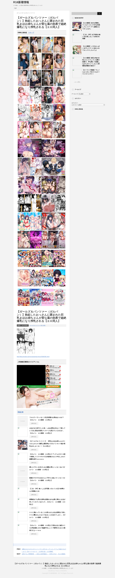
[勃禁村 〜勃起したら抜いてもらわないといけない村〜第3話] (53, 193)
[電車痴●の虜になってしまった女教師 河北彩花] (36, 85)
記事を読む (34, 423)
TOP (15, 8)
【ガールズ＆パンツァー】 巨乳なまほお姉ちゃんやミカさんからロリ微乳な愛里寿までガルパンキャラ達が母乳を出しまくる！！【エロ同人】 (47, 443)
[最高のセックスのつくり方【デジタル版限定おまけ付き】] (24, 103)
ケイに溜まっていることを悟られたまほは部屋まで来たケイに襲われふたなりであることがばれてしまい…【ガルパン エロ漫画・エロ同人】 (47, 515)
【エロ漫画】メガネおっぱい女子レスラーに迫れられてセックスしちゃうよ (91, 48)
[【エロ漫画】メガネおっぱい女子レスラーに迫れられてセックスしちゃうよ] (77, 53)
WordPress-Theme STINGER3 (57, 571)
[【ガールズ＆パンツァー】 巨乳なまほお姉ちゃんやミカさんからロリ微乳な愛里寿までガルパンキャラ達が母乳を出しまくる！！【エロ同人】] (23, 449)
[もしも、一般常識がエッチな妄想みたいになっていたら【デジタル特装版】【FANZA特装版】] (24, 138)
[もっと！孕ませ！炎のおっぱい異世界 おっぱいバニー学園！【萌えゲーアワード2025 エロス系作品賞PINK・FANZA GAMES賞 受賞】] (59, 267)
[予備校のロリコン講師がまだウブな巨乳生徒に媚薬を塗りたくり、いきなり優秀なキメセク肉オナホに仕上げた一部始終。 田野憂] (59, 85)
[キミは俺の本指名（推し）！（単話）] (36, 103)
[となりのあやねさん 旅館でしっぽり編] (30, 175)
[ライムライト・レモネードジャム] (47, 267)
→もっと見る (77, 82)
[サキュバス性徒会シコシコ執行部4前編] (30, 193)
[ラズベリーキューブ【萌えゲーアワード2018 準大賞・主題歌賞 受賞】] (47, 306)
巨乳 (42, 325)
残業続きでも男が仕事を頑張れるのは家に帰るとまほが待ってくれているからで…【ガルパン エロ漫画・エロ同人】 (47, 502)
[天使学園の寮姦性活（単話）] (59, 120)
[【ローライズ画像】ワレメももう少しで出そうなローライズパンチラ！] (77, 77)
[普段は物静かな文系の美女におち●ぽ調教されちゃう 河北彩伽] (59, 52)
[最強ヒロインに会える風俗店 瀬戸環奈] (24, 85)
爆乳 (44, 325)
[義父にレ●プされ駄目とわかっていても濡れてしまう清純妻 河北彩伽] (24, 69)
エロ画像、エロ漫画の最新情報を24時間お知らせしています (57, 568)
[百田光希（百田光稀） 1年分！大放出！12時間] (36, 69)
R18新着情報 (21, 2)
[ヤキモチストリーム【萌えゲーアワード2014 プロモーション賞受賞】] (59, 287)
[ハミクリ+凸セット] (36, 287)
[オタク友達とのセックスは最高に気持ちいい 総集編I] (30, 157)
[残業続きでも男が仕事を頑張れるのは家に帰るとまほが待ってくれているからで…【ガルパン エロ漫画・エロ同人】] (23, 507)
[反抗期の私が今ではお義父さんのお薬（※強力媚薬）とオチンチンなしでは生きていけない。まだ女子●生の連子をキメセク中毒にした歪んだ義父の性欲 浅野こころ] (36, 52)
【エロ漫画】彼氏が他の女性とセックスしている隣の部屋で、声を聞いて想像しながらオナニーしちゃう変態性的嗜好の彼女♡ (91, 61)
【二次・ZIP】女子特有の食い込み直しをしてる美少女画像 (91, 36)
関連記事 (20, 412)
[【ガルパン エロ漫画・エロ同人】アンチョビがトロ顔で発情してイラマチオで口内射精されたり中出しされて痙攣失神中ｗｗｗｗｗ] (23, 462)
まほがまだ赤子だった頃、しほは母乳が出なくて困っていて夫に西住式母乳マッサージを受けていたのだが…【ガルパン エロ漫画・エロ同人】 (47, 430)
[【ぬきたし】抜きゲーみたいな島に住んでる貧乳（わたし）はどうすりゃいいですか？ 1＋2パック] (47, 287)
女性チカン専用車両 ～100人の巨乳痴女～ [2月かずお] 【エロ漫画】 (44, 554)
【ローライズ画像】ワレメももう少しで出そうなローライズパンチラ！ (91, 72)
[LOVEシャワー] (59, 103)
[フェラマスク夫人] (47, 138)
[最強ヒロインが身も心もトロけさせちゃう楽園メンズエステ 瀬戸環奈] (24, 52)
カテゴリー (75, 103)
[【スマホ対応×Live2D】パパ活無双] (53, 175)
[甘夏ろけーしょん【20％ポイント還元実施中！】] (24, 267)
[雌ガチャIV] (53, 211)
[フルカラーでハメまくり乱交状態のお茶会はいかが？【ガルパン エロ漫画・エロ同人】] (23, 425)
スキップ (31, 32)
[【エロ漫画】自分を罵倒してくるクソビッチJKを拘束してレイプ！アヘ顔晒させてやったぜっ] (77, 30)
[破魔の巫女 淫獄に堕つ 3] (53, 157)
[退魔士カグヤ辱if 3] (53, 248)
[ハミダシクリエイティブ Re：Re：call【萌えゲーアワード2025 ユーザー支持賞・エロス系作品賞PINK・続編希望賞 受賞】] (59, 306)
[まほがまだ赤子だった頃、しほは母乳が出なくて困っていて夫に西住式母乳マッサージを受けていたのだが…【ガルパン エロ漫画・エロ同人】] (23, 436)
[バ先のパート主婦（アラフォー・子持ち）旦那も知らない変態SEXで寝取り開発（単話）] (36, 138)
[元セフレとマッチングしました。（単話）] (24, 120)
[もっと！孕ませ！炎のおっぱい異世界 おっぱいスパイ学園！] (36, 267)
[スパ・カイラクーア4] (30, 230)
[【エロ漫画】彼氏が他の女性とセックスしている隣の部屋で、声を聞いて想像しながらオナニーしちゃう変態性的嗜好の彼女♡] (77, 65)
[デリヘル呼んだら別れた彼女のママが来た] (30, 248)
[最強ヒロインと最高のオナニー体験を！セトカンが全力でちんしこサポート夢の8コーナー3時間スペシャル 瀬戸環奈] (47, 52)
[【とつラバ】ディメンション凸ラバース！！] (36, 306)
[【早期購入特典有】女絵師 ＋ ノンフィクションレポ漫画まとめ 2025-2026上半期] (30, 211)
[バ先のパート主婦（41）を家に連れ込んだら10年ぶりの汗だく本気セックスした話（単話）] (47, 103)
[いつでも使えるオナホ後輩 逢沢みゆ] (59, 69)
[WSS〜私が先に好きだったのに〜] (53, 230)
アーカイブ (75, 94)
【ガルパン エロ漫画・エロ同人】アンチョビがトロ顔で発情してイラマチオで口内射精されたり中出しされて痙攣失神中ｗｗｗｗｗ (47, 456)
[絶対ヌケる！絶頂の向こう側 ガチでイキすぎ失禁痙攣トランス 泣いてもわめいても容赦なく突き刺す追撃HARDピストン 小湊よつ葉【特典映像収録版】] (47, 69)
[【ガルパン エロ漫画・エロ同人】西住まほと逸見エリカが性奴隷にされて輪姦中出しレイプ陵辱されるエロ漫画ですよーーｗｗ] (23, 533)
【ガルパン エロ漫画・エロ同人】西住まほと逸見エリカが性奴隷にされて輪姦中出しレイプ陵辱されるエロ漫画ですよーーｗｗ (47, 528)
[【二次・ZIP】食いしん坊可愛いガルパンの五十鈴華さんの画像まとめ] (23, 496)
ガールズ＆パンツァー (35, 325)
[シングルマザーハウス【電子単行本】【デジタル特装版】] (36, 120)
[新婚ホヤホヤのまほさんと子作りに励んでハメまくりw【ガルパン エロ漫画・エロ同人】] (23, 486)
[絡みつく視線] (59, 138)
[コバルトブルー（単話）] (47, 120)
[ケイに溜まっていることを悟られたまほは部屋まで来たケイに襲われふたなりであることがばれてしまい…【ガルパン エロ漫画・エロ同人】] (23, 520)
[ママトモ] (24, 287)
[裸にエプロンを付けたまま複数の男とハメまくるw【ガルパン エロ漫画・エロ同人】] (23, 475)
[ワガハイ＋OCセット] (24, 306)
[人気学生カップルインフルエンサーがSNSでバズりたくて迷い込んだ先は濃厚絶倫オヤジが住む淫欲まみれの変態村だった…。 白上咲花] (47, 85)
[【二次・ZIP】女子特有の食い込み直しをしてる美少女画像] (77, 42)
